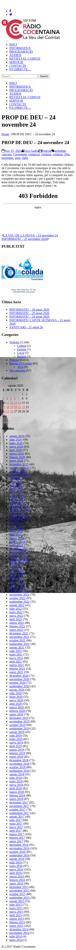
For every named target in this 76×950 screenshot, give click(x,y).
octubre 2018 (17, 767)
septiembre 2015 (19, 897)
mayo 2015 (16, 911)
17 (3, 407)
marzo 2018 (16, 792)
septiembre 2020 (19, 686)
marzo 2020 (16, 707)
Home (5, 134)
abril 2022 (15, 619)
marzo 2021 (16, 665)
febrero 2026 (17, 457)
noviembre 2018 (19, 763)
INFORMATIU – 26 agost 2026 (29, 309)
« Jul (5, 420)
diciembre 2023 (18, 548)
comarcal (34, 154)
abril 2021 (15, 661)
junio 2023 (16, 570)
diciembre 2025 (18, 464)
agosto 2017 (16, 816)
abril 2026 (15, 450)
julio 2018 (15, 777)
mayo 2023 (16, 573)
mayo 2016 (16, 869)
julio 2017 (15, 820)
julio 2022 (15, 608)
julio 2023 (15, 566)
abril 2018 (15, 788)
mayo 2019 (16, 742)
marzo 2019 (16, 749)
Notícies (14, 342)
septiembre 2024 (19, 517)
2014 (20, 367)
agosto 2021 (16, 647)
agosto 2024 (16, 520)
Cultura (21, 345)
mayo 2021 (16, 658)
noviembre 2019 (19, 721)
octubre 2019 (17, 725)
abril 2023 (15, 577)
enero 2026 (16, 460)
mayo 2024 (16, 531)
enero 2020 (16, 714)
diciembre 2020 (18, 675)
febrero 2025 (17, 499)
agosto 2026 (16, 436)
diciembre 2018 (18, 760)
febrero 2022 (17, 626)
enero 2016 (16, 883)
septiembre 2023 (19, 559)
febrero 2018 (17, 795)
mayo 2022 (16, 615)
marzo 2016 (16, 876)
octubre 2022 (17, 598)
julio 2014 (15, 936)
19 (11, 407)
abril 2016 (15, 873)
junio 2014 (16, 940)
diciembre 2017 (18, 802)
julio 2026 (15, 439)
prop (17, 158)
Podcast (46, 150)
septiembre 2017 (19, 813)
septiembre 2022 (19, 601)
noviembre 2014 (19, 933)
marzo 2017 (16, 834)
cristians (58, 154)
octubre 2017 (17, 809)
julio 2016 (15, 862)
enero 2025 (16, 503)
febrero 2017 (17, 837)
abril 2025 (15, 492)
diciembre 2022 (18, 591)
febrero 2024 (17, 541)
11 (7, 402)
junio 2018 (16, 781)
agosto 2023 (16, 563)
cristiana (46, 154)
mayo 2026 (16, 446)
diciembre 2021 (18, 633)
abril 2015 (15, 915)
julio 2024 (15, 524)
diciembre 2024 (18, 506)
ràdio (25, 158)
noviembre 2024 (19, 510)
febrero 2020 (17, 711)
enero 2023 (16, 587)
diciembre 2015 (18, 887)
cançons (6, 154)
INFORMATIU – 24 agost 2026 (29, 316)
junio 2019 (16, 739)
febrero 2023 (17, 584)
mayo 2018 (16, 785)
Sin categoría (17, 370)
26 (11, 411)
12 (11, 402)
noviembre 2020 (19, 679)
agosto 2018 (16, 774)
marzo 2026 (16, 453)
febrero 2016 (17, 880)
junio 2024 (16, 527)
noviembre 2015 (19, 890)
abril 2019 (15, 746)
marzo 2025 (16, 496)
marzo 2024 (16, 538)
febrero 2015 (17, 922)
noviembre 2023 (19, 552)
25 (7, 411)
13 (15, 402)
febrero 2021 (17, 668)
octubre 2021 (17, 640)
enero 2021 (16, 672)
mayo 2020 (16, 700)
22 (23, 407)
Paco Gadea (31, 150)
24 (3, 411)
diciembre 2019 (18, 718)
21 (19, 407)
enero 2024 (16, 545)
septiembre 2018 (19, 770)
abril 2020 (15, 704)
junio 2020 (16, 696)
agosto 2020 (16, 689)
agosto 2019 (16, 732)
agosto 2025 (16, 478)
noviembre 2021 (19, 637)
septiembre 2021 (19, 644)
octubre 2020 (17, 682)
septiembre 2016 (19, 855)
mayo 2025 (16, 489)
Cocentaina (20, 154)
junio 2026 (16, 443)
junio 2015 (16, 908)
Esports (21, 349)
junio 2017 (16, 823)
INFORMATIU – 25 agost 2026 (29, 313)
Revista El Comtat (20, 363)
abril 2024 (15, 534)
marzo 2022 (16, 622)
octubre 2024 (17, 513)
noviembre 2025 (19, 467)
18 (7, 407)
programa (7, 158)
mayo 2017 (16, 827)
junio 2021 (16, 654)
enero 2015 (16, 925)
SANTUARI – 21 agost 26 (26, 327)
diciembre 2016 (18, 844)
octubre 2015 (17, 894)
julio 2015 (15, 904)
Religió (21, 356)
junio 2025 (16, 485)
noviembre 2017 (19, 806)
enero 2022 (16, 630)
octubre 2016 (17, 851)
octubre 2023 (17, 556)
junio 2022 (16, 612)
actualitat (60, 150)
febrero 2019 (17, 753)
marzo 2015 (16, 918)
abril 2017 (15, 830)
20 (15, 407)
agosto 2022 (16, 605)
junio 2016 (16, 866)
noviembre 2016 (19, 848)
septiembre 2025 (19, 474)
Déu (67, 154)
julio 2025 (15, 482)
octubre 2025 (17, 471)
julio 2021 (15, 651)
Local (20, 353)
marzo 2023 (16, 580)
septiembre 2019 (19, 728)
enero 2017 (16, 841)
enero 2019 (16, 756)
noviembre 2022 (19, 594)
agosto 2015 (16, 901)
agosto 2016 (16, 859)
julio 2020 (15, 693)
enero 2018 (16, 799)
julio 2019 (15, 735)
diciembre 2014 (18, 929)
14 (19, 402)
